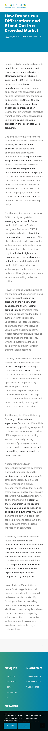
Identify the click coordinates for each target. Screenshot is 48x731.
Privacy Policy (34, 676)
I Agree (24, 726)
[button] (42, 6)
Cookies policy (34, 682)
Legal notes (33, 687)
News (9, 687)
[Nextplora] (15, 6)
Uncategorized (30, 36)
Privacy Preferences (11, 720)
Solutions (11, 682)
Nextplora (9, 38)
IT (7, 697)
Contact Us (12, 692)
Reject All (10, 726)
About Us (11, 676)
